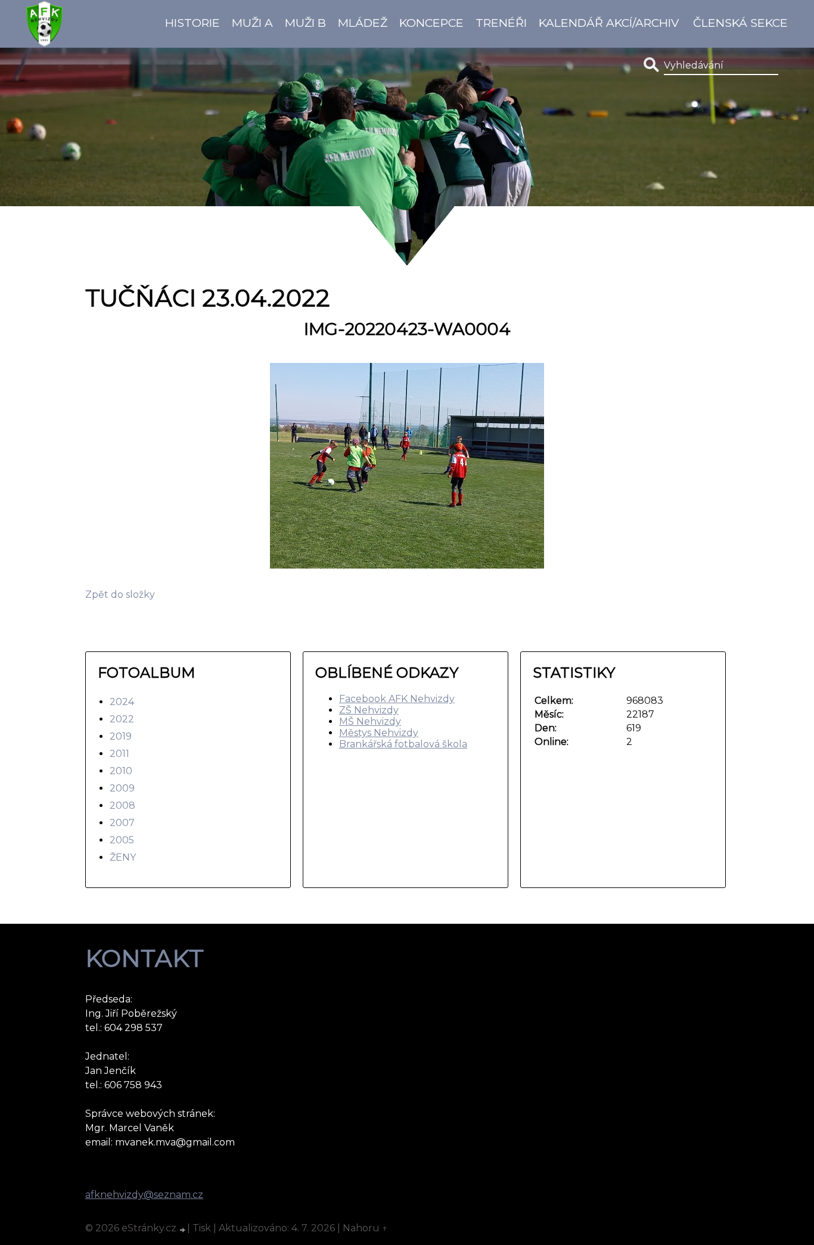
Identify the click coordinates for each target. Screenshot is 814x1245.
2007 (122, 822)
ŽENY (123, 857)
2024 (122, 701)
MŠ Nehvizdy (370, 721)
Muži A (252, 22)
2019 (121, 736)
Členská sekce (740, 22)
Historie (192, 22)
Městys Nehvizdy (378, 732)
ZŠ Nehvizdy (369, 710)
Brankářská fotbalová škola (403, 744)
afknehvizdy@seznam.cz (144, 1194)
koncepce (431, 22)
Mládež (362, 22)
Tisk (201, 1228)
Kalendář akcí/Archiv (609, 22)
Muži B (305, 22)
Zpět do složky (120, 594)
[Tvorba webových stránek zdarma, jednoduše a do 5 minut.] (183, 1229)
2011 (119, 753)
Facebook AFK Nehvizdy (397, 698)
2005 (122, 840)
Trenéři (501, 22)
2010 (121, 771)
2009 (122, 788)
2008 (122, 805)
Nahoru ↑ (365, 1228)
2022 (122, 719)
